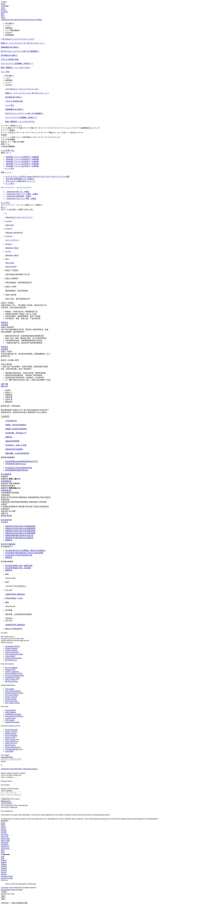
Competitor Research (12, 646)
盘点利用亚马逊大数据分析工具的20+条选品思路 (24, 553)
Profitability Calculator (13, 714)
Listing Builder (10, 710)
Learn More (9, 751)
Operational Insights (30, 769)
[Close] (15, 777)
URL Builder (9, 720)
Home (3, 4)
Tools (3, 8)
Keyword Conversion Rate (14, 675)
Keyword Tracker (11, 701)
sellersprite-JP (18, 232)
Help (2, 16)
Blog (2, 14)
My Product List (11, 660)
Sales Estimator (10, 712)
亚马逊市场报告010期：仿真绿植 (18, 568)
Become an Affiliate (35, 20)
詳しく (3, 207)
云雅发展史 (20, 594)
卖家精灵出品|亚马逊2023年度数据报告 (20, 531)
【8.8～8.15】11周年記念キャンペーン (20, 181)
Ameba (11, 263)
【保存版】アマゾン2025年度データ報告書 (22, 157)
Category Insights (11, 650)
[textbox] (11, 759)
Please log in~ (6, 801)
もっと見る (5, 72)
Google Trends (10, 718)
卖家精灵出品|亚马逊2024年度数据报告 (20, 528)
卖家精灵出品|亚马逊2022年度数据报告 (20, 533)
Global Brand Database (13, 658)
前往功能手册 (6, 520)
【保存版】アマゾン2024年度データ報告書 (22, 159)
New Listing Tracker (12, 703)
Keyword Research (12, 652)
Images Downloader (12, 722)
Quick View (9, 743)
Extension (4, 12)
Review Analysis (11, 697)
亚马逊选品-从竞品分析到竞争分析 (18, 555)
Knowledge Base (15, 769)
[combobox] (105, 760)
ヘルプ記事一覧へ (8, 150)
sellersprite (9, 232)
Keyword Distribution (13, 691)
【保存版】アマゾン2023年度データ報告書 (22, 161)
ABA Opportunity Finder (14, 654)
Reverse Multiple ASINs (13, 673)
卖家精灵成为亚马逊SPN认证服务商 (19, 538)
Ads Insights (9, 689)
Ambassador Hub (7, 20)
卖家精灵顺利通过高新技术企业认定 (19, 535)
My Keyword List (11, 681)
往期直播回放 (6, 481)
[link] (5, 769)
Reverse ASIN (10, 669)
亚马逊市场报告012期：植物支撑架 (19, 566)
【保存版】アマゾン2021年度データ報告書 (22, 166)
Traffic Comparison (12, 671)
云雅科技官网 (10, 594)
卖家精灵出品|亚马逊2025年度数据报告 (20, 526)
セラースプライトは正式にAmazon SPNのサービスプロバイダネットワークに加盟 (37, 176)
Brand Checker (10, 745)
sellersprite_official (11, 248)
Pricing (3, 10)
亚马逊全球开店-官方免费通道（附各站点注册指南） (25, 550)
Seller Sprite (9, 225)
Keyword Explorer (11, 695)
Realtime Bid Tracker (12, 677)
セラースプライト (12, 240)
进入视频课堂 (6, 474)
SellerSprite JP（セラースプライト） (19, 217)
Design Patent (10, 656)
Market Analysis (11, 733)
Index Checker (10, 679)
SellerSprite (5, 769)
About (3, 18)
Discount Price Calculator (14, 716)
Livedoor (13, 266)
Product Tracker (10, 699)
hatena (7, 266)
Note (7, 263)
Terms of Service (17, 889)
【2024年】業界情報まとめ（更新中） (20, 179)
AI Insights (5, 6)
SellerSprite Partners (21, 20)
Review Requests (11, 747)
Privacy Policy (6, 889)
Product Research (11, 648)
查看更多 (8, 437)
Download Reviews (12, 749)
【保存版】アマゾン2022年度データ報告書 (22, 164)
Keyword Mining (11, 667)
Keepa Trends (10, 741)
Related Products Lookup (14, 693)
